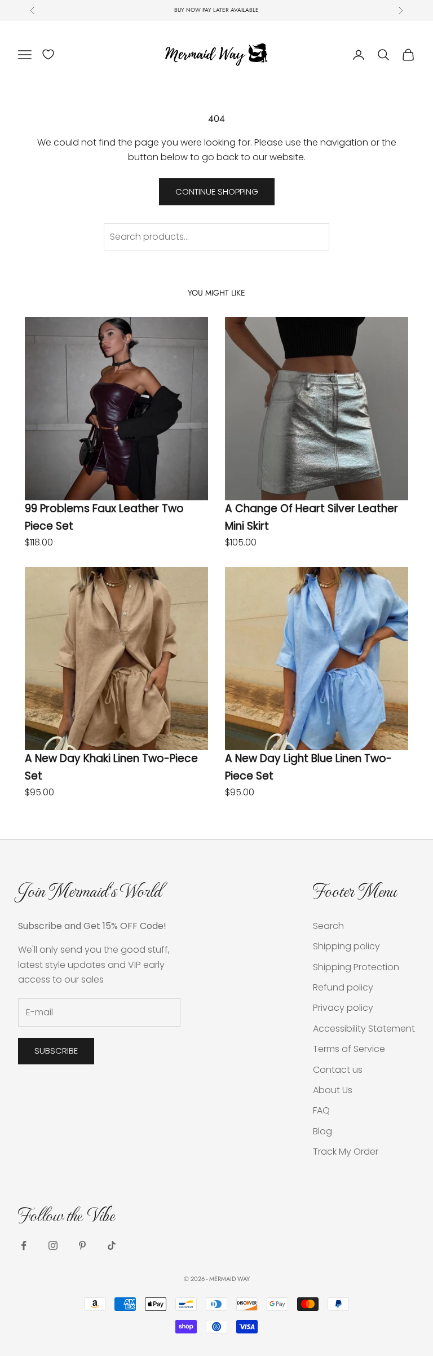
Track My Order (345, 1151)
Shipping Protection (356, 967)
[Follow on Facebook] (23, 1245)
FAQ (321, 1110)
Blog (322, 1131)
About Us (332, 1090)
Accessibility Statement (364, 1028)
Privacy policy (343, 1007)
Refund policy (343, 987)
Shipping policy (346, 946)
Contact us (338, 1069)
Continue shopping (216, 191)
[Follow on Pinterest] (82, 1245)
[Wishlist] (48, 54)
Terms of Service (349, 1048)
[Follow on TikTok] (111, 1245)
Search (328, 925)
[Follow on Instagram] (53, 1245)
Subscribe (56, 1050)
